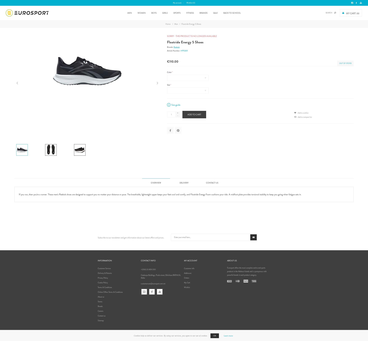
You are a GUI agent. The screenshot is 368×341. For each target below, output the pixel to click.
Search (335, 13)
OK (214, 335)
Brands (203, 12)
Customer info (189, 268)
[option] (29, 145)
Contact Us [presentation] (212, 182)
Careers (100, 311)
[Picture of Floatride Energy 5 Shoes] (22, 144)
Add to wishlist (303, 113)
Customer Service (104, 268)
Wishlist (187, 287)
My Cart (187, 282)
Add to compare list (305, 117)
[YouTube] (159, 291)
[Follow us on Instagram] (144, 291)
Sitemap (101, 320)
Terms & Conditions (105, 287)
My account (177, 2)
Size (168, 84)
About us (101, 296)
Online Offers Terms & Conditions (110, 292)
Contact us (102, 315)
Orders (186, 278)
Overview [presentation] (156, 182)
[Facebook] (152, 291)
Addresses (187, 273)
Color (169, 72)
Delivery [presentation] (184, 182)
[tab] (156, 182)
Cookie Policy (103, 282)
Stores (100, 301)
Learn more (228, 335)
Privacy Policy (103, 278)
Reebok (177, 47)
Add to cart (194, 114)
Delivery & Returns (105, 273)
